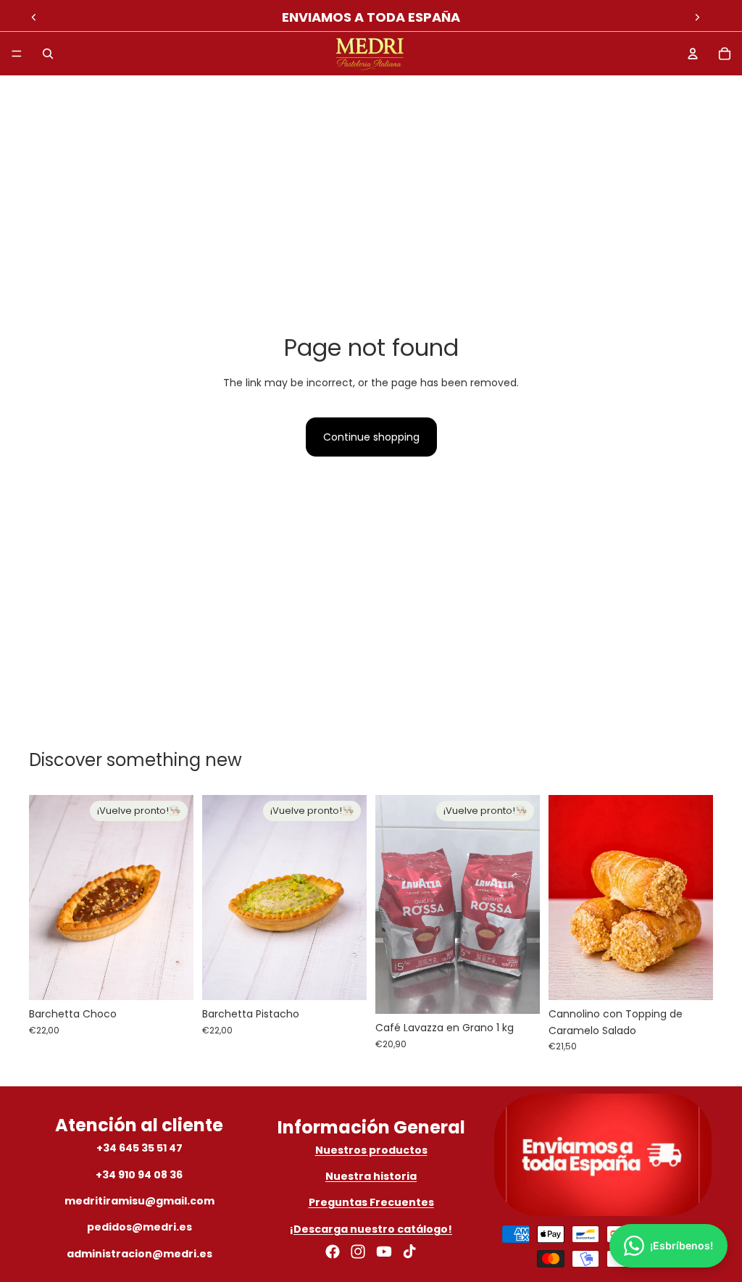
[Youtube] (384, 1251)
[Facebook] (332, 1251)
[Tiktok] (409, 1251)
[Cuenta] (693, 54)
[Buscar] (48, 54)
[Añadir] (691, 978)
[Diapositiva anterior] (34, 17)
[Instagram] (358, 1251)
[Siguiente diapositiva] (697, 17)
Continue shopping (371, 437)
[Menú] (16, 53)
